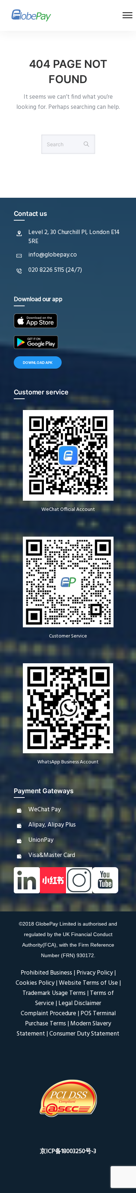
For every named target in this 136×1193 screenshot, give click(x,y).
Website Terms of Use (88, 983)
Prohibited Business (46, 973)
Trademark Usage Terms (54, 993)
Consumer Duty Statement (84, 1034)
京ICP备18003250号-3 (68, 1151)
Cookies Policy (35, 983)
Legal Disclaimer (79, 1003)
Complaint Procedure (48, 1013)
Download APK (38, 362)
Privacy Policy (95, 973)
